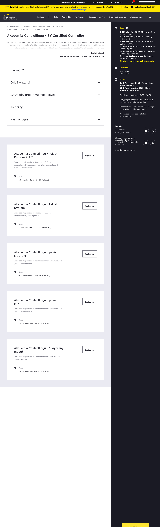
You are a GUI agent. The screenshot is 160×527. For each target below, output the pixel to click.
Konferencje (79, 17)
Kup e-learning (117, 2)
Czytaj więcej (97, 52)
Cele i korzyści (20, 82)
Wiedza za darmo (136, 17)
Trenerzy (16, 107)
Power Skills (53, 17)
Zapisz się (89, 155)
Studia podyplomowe (117, 17)
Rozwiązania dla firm (97, 17)
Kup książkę (98, 2)
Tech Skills (66, 17)
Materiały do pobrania (125, 150)
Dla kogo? (17, 70)
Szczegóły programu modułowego (33, 95)
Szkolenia (40, 17)
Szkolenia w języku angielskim (73, 2)
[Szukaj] (150, 17)
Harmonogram (20, 119)
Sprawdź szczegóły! (80, 9)
